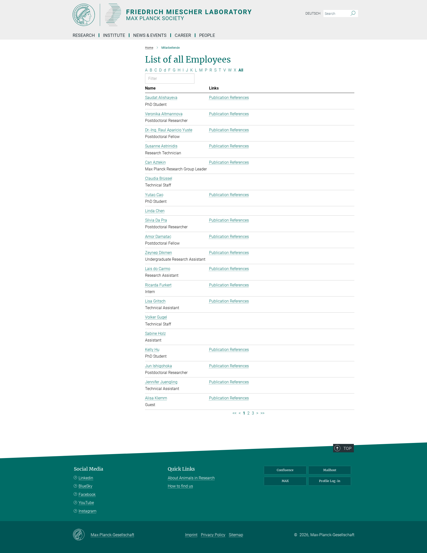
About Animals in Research (191, 478)
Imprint (191, 534)
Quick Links (181, 469)
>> (262, 413)
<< (234, 413)
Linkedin (86, 478)
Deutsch (312, 13)
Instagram (87, 511)
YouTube (86, 502)
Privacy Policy (213, 534)
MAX (285, 481)
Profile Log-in (329, 481)
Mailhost (329, 470)
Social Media (88, 469)
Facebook (87, 494)
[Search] (353, 13)
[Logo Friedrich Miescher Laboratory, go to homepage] (165, 15)
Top (347, 448)
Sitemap (236, 534)
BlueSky (85, 486)
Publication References (229, 97)
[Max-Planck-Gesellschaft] (82, 535)
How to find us (180, 486)
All (240, 70)
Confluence (285, 470)
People (207, 35)
